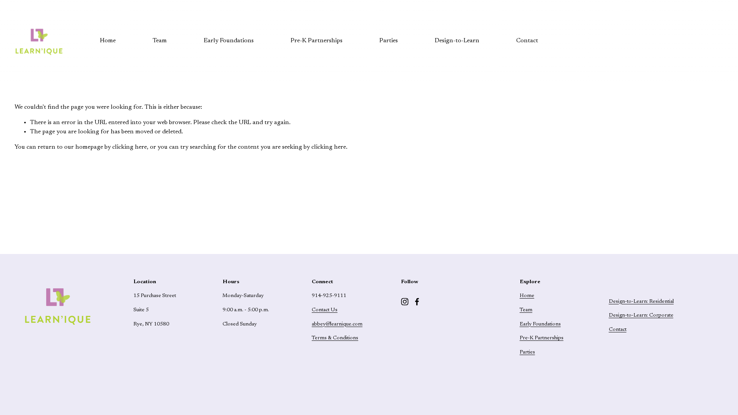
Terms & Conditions (335, 338)
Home (108, 41)
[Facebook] (417, 301)
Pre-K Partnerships (316, 41)
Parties (388, 41)
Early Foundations (229, 41)
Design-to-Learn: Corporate (641, 315)
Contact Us (324, 310)
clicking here (129, 147)
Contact (527, 41)
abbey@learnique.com (337, 324)
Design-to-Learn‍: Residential (641, 301)
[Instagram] (405, 301)
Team (160, 41)
